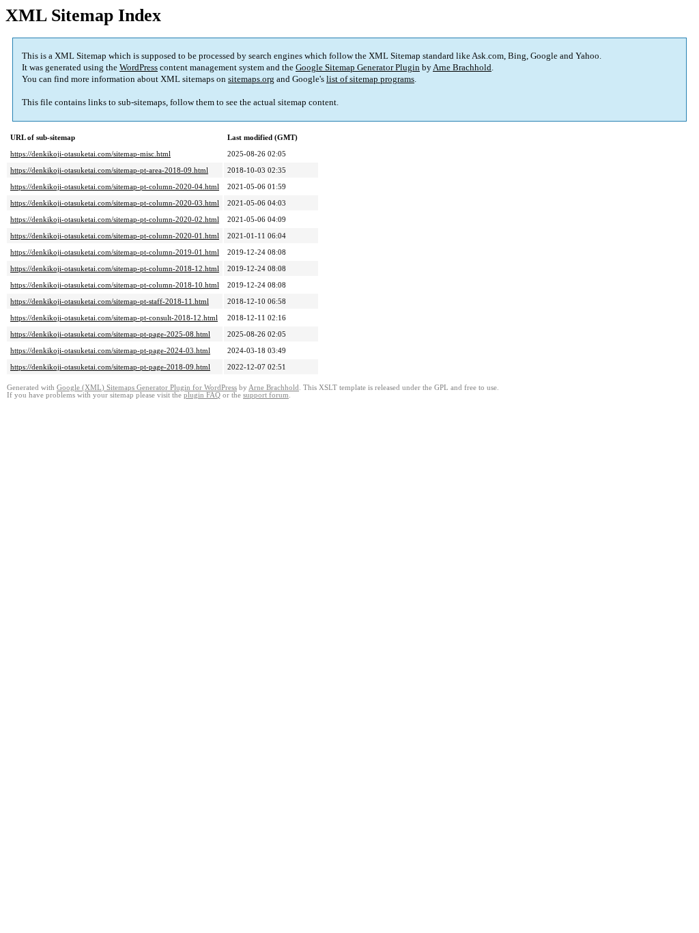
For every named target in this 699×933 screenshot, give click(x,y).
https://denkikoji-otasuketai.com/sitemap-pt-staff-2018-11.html (109, 301)
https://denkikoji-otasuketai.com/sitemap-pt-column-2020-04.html (114, 186)
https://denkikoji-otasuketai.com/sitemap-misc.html (90, 154)
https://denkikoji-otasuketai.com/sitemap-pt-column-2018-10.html (114, 285)
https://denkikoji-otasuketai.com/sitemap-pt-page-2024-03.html (110, 350)
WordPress (138, 67)
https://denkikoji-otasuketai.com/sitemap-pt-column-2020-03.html (114, 203)
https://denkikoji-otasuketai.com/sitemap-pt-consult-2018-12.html (114, 318)
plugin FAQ (202, 395)
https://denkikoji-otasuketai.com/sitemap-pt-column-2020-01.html (114, 236)
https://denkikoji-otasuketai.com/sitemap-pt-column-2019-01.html (114, 252)
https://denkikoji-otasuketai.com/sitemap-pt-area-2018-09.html (109, 170)
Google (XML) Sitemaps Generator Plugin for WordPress (147, 387)
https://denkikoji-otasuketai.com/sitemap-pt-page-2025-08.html (110, 334)
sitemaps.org (251, 79)
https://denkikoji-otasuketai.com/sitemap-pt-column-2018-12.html (114, 268)
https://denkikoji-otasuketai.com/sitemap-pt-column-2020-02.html (114, 219)
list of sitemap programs (370, 79)
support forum (266, 395)
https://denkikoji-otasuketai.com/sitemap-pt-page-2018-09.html (110, 367)
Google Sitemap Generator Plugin (358, 67)
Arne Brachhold (462, 67)
